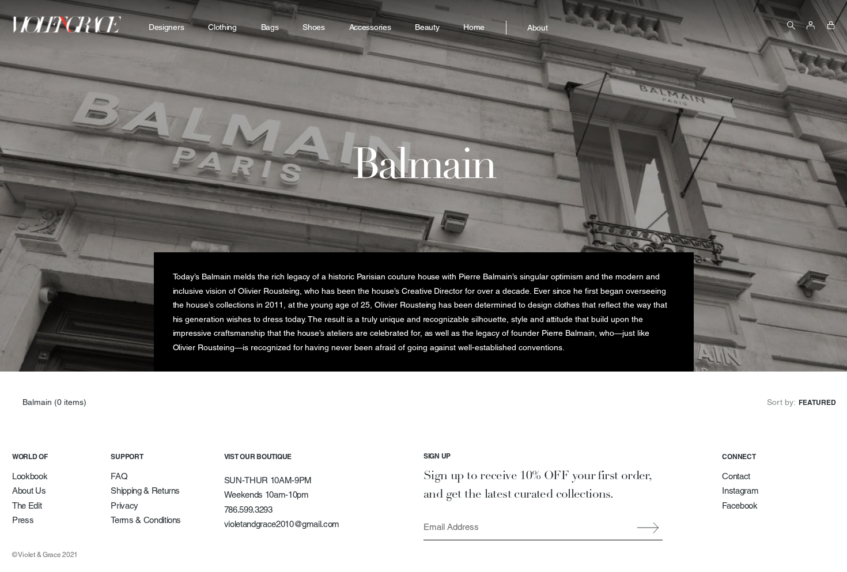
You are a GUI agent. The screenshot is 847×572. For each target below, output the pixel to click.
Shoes (313, 27)
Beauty (427, 27)
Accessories (370, 27)
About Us (29, 490)
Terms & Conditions (146, 520)
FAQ (119, 476)
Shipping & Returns (145, 490)
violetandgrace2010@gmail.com (281, 524)
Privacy (124, 505)
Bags (270, 27)
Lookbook (29, 476)
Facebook (739, 505)
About (537, 27)
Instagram (740, 490)
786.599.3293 (248, 509)
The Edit (26, 505)
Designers (166, 27)
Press (22, 520)
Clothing (222, 27)
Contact (736, 476)
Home (474, 27)
